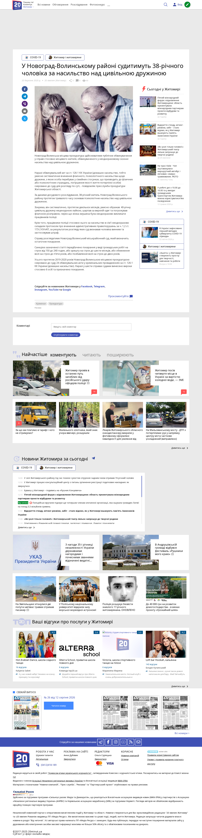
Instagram (41, 289)
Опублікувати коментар (66, 334)
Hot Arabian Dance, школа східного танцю (36, 661)
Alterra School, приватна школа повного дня (77, 661)
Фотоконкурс (97, 4)
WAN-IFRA (123, 780)
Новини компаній (130, 755)
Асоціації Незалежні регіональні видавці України (57, 780)
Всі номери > (182, 733)
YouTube (54, 289)
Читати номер (58, 705)
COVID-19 (35, 57)
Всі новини (44, 4)
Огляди (125, 759)
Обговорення (60, 4)
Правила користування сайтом (163, 755)
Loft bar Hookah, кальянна (161, 659)
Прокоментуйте (120, 296)
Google (67, 289)
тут (14, 777)
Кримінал (41, 303)
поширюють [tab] (120, 355)
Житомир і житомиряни (67, 57)
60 (85, 80)
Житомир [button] (27, 7)
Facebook (86, 286)
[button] (93, 459)
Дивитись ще (175, 211)
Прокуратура (55, 303)
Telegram (99, 286)
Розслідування (79, 4)
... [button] (108, 4)
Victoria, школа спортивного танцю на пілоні (118, 661)
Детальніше (42, 759)
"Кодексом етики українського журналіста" (70, 773)
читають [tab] (91, 355)
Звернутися (70, 759)
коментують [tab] (63, 355)
